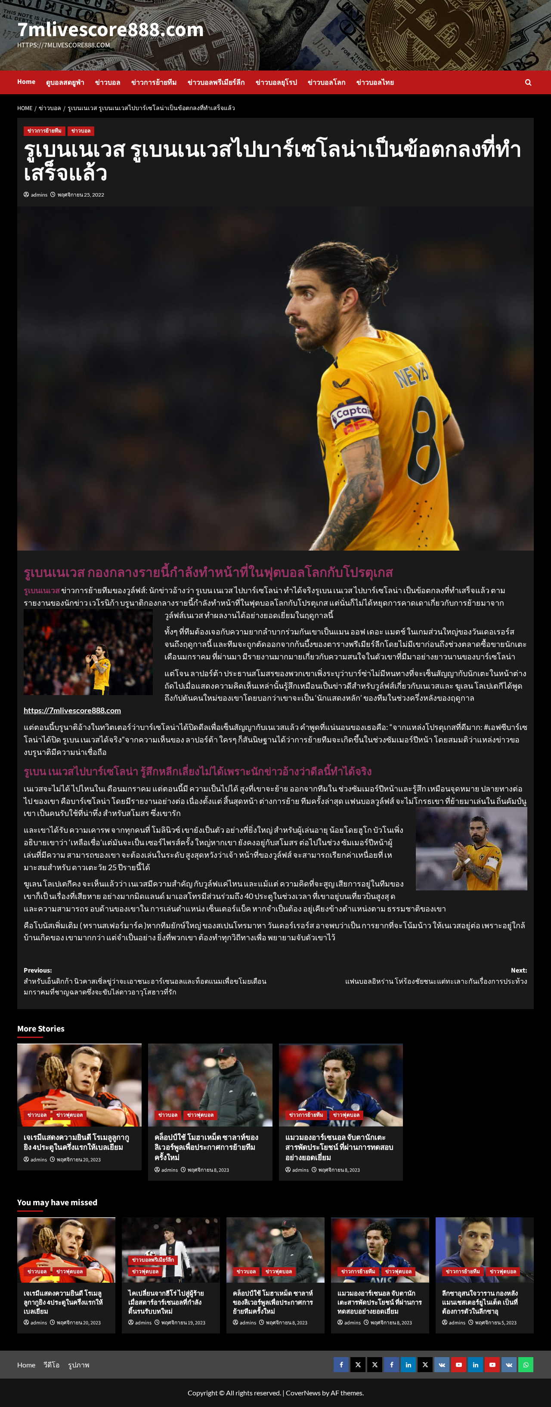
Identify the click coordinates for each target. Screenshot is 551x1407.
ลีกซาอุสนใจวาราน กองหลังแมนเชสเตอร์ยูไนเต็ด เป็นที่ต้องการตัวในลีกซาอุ (480, 1302)
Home (26, 81)
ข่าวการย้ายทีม (154, 82)
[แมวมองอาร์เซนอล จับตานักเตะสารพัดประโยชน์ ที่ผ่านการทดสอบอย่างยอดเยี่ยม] (341, 1085)
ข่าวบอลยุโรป (276, 82)
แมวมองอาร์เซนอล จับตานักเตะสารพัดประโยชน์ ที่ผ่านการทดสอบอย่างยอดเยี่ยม (339, 1148)
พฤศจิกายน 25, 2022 (81, 194)
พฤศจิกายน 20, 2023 (79, 1160)
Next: (436, 976)
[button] (528, 82)
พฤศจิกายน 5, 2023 (496, 1323)
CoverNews (303, 1393)
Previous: (145, 981)
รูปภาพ (79, 1365)
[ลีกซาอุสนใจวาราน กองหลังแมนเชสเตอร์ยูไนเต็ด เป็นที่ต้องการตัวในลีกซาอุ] (485, 1250)
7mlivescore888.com (110, 29)
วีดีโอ (51, 1365)
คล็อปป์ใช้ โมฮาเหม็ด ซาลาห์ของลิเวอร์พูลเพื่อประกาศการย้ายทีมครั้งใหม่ (206, 1148)
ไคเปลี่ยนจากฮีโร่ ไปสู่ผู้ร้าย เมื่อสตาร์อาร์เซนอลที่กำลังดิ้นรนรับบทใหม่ (166, 1302)
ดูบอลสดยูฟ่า (65, 82)
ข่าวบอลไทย (375, 82)
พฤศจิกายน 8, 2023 (208, 1170)
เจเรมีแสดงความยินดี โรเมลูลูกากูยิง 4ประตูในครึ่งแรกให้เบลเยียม (76, 1143)
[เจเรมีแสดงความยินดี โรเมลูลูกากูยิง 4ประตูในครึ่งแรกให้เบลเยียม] (79, 1085)
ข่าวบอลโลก (327, 82)
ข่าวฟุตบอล (69, 1115)
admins (39, 194)
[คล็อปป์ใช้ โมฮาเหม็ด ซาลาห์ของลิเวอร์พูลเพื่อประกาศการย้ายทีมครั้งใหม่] (210, 1085)
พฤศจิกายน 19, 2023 (183, 1323)
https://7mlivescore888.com (72, 710)
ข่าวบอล (108, 82)
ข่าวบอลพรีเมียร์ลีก (216, 82)
